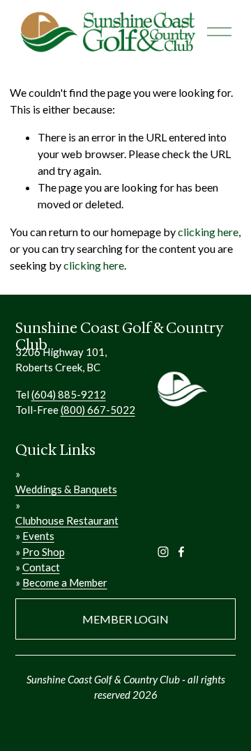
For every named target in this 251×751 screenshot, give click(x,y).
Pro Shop (43, 551)
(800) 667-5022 (98, 409)
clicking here (208, 231)
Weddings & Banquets (66, 489)
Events (38, 535)
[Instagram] (163, 551)
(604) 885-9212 (68, 394)
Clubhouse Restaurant (67, 520)
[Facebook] (181, 551)
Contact (41, 567)
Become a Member (64, 582)
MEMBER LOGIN (125, 619)
